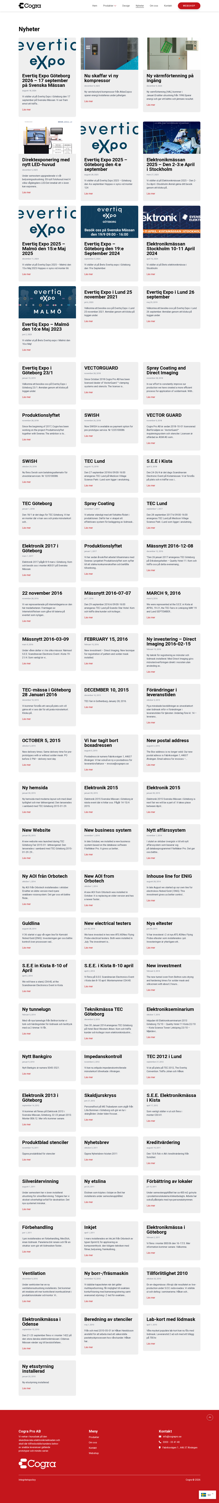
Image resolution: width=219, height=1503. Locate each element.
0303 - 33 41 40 (171, 1442)
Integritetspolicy (27, 1479)
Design (126, 5)
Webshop (189, 6)
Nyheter (140, 5)
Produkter (108, 5)
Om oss (154, 5)
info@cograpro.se (172, 1436)
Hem (94, 5)
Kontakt (168, 5)
